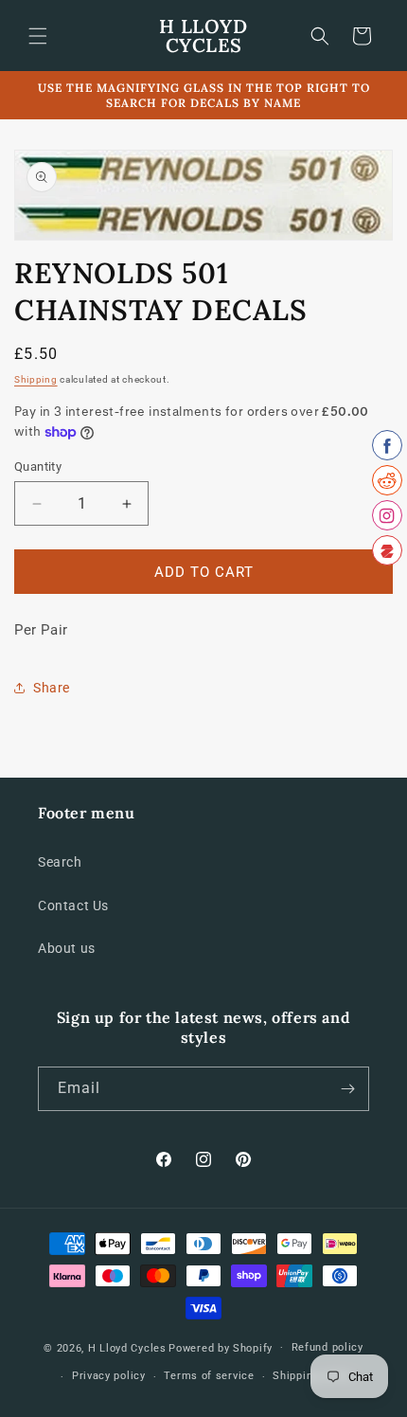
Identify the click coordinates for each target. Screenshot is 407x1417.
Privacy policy (109, 1376)
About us (67, 948)
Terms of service (209, 1376)
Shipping (36, 379)
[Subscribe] (347, 1089)
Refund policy (327, 1347)
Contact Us (73, 905)
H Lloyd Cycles (127, 1347)
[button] (38, 36)
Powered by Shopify (220, 1347)
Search (60, 862)
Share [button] (51, 687)
